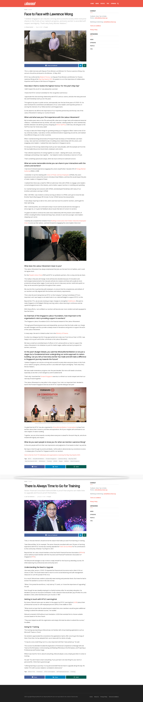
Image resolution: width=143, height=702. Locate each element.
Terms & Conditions (114, 696)
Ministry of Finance (62, 333)
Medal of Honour (45, 77)
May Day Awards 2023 (45, 79)
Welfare (66, 461)
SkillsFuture (71, 301)
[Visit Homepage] (30, 3)
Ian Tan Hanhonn (30, 496)
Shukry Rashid (29, 27)
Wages (61, 461)
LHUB (75, 602)
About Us (96, 696)
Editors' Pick (31, 671)
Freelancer (40, 671)
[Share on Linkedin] (80, 65)
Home (92, 3)
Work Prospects (75, 461)
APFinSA (81, 552)
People (103, 3)
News (97, 3)
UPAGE (55, 461)
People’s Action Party (35, 275)
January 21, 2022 (41, 496)
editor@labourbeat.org (101, 18)
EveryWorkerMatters (38, 458)
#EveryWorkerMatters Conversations (64, 427)
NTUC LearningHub (49, 671)
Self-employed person (63, 671)
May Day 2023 (72, 458)
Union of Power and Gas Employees (58, 175)
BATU (29, 458)
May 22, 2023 (39, 27)
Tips (108, 3)
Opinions (113, 3)
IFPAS (33, 557)
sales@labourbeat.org (110, 22)
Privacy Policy (103, 696)
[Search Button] (118, 3)
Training (49, 461)
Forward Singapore (46, 376)
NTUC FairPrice (61, 125)
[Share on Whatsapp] (84, 65)
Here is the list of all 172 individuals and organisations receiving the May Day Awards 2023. (52, 455)
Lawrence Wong (62, 458)
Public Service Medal (66, 546)
